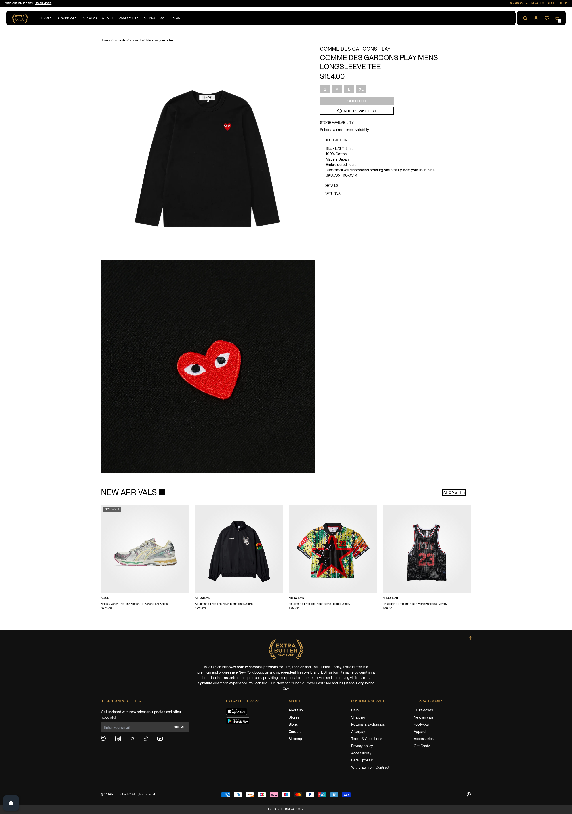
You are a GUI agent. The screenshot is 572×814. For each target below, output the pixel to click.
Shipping (358, 717)
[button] (286, 809)
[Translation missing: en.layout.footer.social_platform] (103, 738)
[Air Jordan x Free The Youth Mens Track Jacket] (239, 560)
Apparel (420, 732)
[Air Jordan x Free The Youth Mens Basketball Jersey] (427, 560)
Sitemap (295, 739)
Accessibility (361, 753)
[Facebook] (118, 738)
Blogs (293, 725)
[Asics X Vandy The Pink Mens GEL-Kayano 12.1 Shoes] (145, 560)
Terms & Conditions (366, 739)
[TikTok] (146, 738)
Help (355, 710)
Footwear (421, 725)
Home (104, 40)
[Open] (11, 803)
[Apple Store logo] (236, 711)
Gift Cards (422, 746)
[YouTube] (160, 739)
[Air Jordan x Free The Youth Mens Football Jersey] (333, 560)
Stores (294, 717)
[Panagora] (469, 794)
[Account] (536, 18)
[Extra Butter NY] (20, 18)
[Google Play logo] (237, 720)
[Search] (525, 18)
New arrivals (423, 717)
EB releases (423, 710)
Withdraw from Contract (370, 768)
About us (296, 710)
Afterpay (358, 732)
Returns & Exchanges (368, 725)
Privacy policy (362, 746)
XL (361, 89)
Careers (295, 732)
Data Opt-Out (362, 760)
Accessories (424, 739)
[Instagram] (132, 738)
